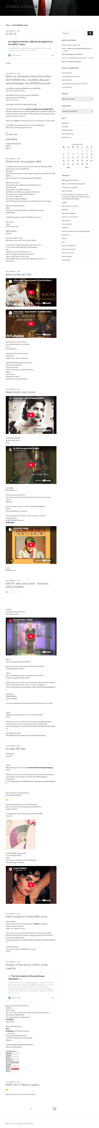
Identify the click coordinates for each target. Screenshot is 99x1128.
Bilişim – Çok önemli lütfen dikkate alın (73, 184)
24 (91, 160)
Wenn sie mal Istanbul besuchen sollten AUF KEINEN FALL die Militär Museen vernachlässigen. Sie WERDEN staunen (28, 80)
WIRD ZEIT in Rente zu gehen (23, 1084)
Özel (63, 242)
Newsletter (65, 227)
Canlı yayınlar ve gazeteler (70, 187)
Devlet (70, 73)
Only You (64, 238)
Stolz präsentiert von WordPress (23, 1123)
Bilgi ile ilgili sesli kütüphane (70, 180)
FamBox (64, 202)
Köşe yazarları (66, 220)
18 (63, 160)
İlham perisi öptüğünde (69, 213)
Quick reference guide (69, 249)
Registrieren (65, 123)
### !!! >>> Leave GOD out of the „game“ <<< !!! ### (77, 58)
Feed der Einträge (67, 130)
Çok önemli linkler (67, 191)
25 (64, 164)
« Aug (68, 167)
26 (68, 164)
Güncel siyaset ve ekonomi (70, 206)
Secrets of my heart (68, 253)
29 (82, 164)
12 (68, 157)
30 (87, 164)
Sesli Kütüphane (67, 256)
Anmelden (65, 126)
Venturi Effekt (66, 260)
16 (87, 157)
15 (82, 157)
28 (78, 164)
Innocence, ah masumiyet (70, 217)
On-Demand (65, 235)
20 (73, 160)
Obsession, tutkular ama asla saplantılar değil (75, 231)
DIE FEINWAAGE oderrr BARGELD (72, 54)
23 (87, 160)
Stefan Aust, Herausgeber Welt (24, 161)
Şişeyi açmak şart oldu (18, 274)
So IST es (11, 33)
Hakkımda (65, 209)
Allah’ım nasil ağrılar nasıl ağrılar (71, 61)
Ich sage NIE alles (16, 748)
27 (73, 164)
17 (91, 157)
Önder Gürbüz (22, 7)
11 (63, 157)
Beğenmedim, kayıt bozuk (20, 392)
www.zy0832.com (67, 76)
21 (77, 160)
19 (68, 160)
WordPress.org (66, 137)
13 (73, 157)
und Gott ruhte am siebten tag (71, 45)
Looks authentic (67, 224)
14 (77, 157)
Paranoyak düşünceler (69, 245)
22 (82, 160)
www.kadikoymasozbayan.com (71, 83)
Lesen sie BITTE (11, 139)
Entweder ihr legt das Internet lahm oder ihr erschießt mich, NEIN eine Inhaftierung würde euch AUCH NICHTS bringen (76, 197)
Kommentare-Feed (67, 134)
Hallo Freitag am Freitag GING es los (26, 916)
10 (91, 154)
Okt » (86, 167)
